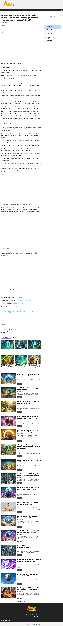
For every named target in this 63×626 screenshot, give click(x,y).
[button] (61, 10)
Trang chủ (2, 12)
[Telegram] (5, 25)
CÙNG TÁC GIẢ (15, 337)
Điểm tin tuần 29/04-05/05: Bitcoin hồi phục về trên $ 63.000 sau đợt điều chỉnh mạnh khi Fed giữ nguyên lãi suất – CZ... (34, 366)
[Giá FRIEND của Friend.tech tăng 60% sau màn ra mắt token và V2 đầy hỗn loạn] (8, 535)
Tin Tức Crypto (26, 10)
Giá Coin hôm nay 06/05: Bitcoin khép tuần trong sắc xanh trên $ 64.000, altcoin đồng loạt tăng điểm (21, 366)
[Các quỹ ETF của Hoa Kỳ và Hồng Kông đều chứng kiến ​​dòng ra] (8, 550)
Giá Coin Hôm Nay (11, 12)
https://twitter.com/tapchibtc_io (18, 303)
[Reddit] (31, 616)
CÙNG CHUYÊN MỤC (6, 337)
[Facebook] (2, 25)
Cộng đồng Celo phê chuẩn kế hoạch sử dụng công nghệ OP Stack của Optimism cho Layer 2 (10, 331)
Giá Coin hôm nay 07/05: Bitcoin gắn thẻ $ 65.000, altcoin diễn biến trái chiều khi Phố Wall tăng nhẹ (7, 366)
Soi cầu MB (38, 624)
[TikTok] (37, 616)
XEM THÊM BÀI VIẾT (21, 601)
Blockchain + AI (48, 10)
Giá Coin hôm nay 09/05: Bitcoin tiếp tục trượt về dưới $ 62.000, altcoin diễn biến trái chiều (21, 350)
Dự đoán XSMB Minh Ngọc (30, 624)
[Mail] (28, 616)
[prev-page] (38, 337)
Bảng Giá (4, 10)
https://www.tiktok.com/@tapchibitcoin (17, 306)
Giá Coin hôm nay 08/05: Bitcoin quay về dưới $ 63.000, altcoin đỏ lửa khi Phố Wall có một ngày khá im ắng (34, 351)
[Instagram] (26, 616)
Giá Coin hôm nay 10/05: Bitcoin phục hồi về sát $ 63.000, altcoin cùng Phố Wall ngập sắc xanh (7, 350)
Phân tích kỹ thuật (17, 10)
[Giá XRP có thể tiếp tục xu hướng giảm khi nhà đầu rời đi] (8, 392)
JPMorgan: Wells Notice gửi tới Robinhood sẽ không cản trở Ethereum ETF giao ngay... (28, 446)
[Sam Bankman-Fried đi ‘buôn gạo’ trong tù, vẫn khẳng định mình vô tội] (8, 478)
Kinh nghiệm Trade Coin (37, 10)
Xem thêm (20, 383)
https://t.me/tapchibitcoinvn (25, 300)
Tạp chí (9, 10)
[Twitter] (4, 25)
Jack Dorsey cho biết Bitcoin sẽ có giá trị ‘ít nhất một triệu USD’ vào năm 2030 (21, 309)
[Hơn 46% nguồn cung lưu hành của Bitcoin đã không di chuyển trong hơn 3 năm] (8, 434)
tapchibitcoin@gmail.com (33, 614)
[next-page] (40, 337)
